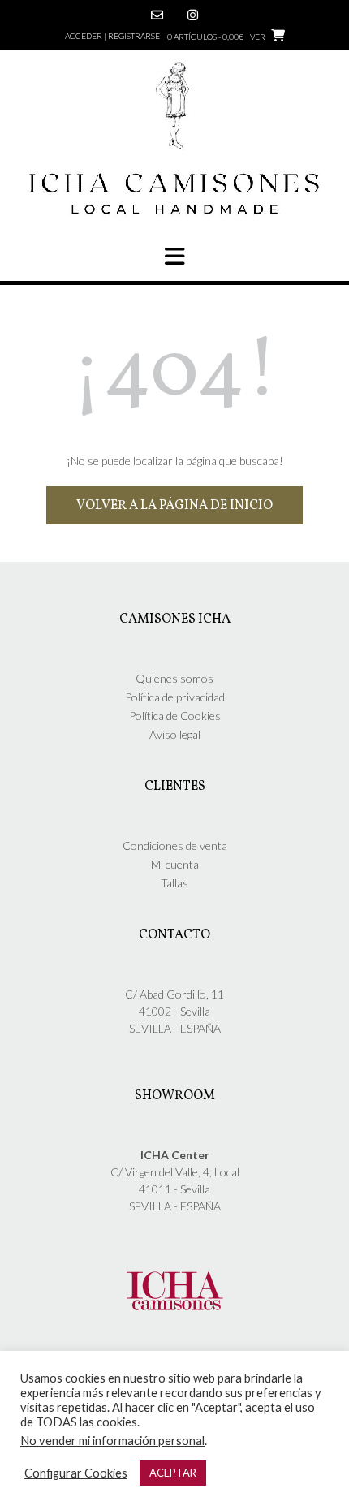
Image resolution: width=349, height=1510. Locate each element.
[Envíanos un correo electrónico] (157, 15)
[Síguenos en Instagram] (192, 15)
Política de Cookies (175, 716)
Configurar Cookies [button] (75, 1473)
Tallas (174, 883)
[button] (174, 256)
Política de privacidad (175, 697)
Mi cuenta (175, 864)
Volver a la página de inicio (174, 506)
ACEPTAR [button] (172, 1472)
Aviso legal (174, 734)
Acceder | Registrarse (112, 36)
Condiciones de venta (175, 845)
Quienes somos (174, 678)
